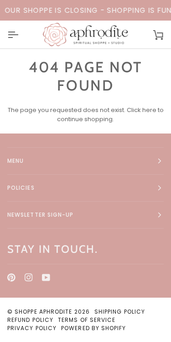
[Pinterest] (11, 277)
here (149, 110)
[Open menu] (21, 34)
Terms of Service (86, 320)
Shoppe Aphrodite (43, 311)
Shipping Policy (119, 311)
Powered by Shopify (93, 328)
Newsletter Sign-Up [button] (40, 215)
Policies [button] (21, 188)
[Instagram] (29, 277)
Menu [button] (15, 161)
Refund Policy (30, 320)
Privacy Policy (32, 328)
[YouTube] (46, 277)
